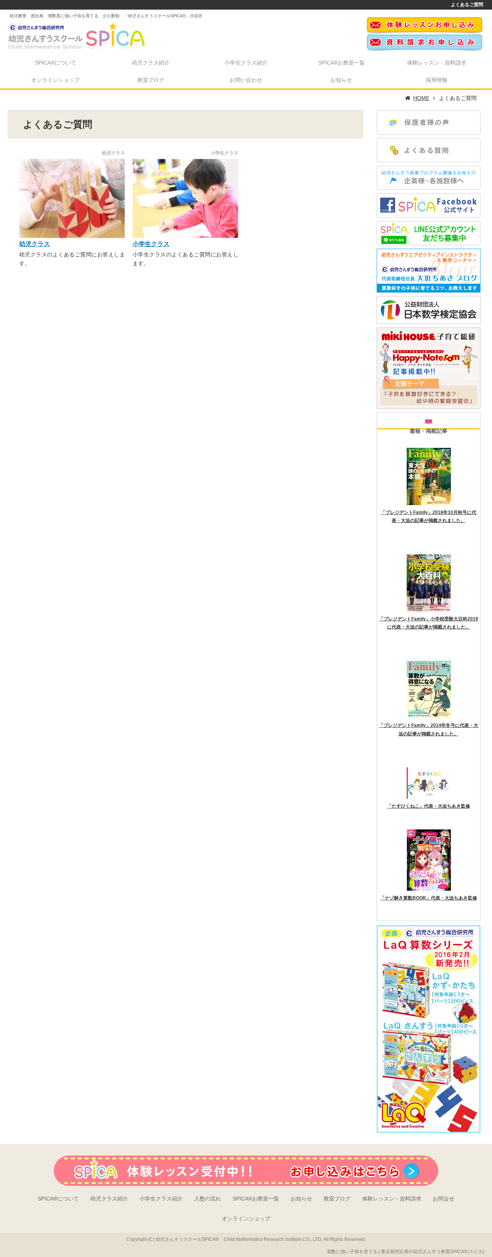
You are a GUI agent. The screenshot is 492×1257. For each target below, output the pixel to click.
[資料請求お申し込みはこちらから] (424, 49)
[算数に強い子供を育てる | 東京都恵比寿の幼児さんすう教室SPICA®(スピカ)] (81, 34)
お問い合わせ (246, 80)
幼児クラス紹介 (151, 63)
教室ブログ (150, 80)
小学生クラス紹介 (246, 63)
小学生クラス (151, 244)
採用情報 (436, 80)
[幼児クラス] (72, 198)
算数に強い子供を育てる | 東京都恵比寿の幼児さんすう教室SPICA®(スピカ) (405, 1251)
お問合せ (443, 1198)
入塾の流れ (207, 1198)
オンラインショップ (55, 80)
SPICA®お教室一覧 (341, 63)
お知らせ (341, 80)
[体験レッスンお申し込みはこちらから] (424, 32)
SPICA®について (55, 63)
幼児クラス (34, 244)
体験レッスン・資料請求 (436, 63)
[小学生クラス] (185, 198)
